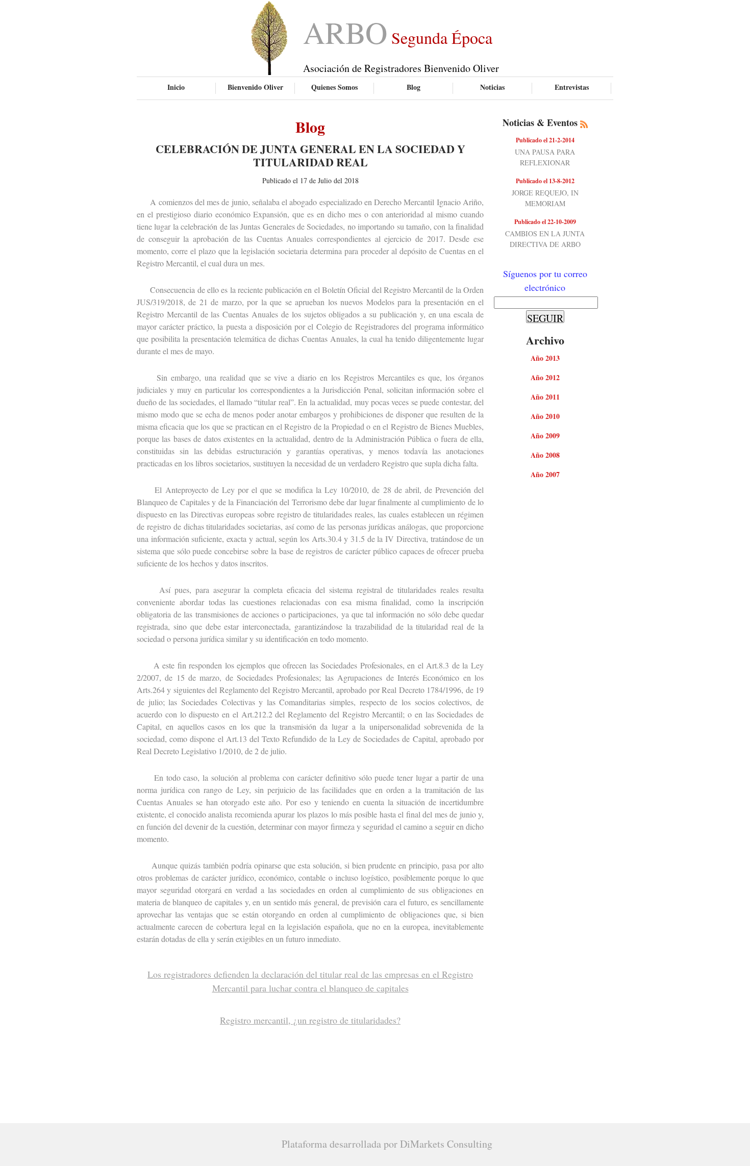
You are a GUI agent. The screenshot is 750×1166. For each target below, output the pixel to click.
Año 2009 (545, 435)
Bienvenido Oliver (255, 87)
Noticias (492, 87)
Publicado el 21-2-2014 (545, 140)
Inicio (176, 87)
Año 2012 (545, 377)
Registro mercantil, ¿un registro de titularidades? (310, 1020)
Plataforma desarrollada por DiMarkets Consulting (387, 1144)
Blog (413, 87)
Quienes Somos (334, 87)
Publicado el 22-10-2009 (545, 221)
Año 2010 (545, 416)
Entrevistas (572, 87)
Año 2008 (545, 455)
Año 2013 (545, 358)
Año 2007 (545, 474)
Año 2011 (545, 396)
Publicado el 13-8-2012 (545, 181)
